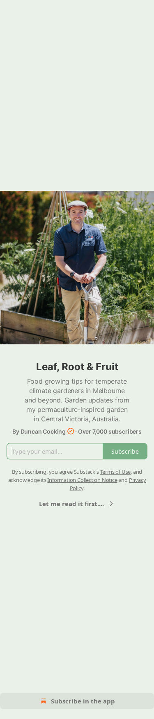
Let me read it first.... (71, 504)
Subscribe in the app (83, 701)
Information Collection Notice (82, 480)
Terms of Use (115, 471)
